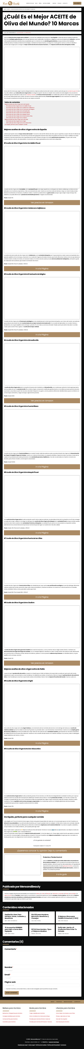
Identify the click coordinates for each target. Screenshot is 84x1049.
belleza (38, 893)
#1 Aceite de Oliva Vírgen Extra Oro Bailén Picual (18, 106)
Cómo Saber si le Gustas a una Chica (65, 1013)
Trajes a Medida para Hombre (37, 1013)
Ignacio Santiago (54, 1042)
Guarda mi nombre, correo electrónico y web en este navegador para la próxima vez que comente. (31, 989)
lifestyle (48, 893)
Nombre (9, 967)
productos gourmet (73, 91)
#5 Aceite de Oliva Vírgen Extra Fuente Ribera (18, 112)
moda (42, 893)
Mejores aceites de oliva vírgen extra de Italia (16, 119)
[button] (70, 3)
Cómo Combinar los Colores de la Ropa (39, 1016)
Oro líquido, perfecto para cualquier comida (16, 124)
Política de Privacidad (53, 1045)
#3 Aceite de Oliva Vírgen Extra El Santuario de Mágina (20, 109)
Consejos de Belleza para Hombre (11, 1016)
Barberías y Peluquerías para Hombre (12, 1013)
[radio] (37, 843)
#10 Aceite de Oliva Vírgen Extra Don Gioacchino (18, 123)
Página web (10, 982)
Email (8, 974)
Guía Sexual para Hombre (62, 1022)
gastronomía (8, 895)
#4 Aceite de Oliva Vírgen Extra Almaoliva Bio (18, 111)
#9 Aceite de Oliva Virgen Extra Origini (16, 121)
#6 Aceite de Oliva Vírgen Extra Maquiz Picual (18, 114)
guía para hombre (68, 866)
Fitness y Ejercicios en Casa (63, 1016)
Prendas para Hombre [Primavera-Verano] (40, 1022)
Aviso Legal (31, 1045)
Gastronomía (20, 32)
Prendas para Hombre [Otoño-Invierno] (39, 1019)
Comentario (11, 949)
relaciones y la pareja (57, 893)
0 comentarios (27, 32)
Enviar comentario (11, 993)
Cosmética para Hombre (9, 1022)
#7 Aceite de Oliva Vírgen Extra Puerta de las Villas (19, 116)
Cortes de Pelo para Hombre (10, 1019)
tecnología (73, 893)
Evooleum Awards (30, 94)
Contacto (63, 1045)
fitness (66, 893)
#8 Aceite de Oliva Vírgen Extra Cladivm (16, 117)
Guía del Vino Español (61, 1019)
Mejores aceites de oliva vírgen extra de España (17, 104)
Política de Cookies (41, 1045)
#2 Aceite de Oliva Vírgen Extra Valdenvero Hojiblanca (20, 107)
